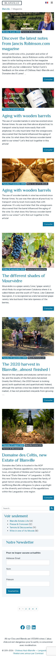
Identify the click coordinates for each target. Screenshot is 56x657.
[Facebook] (22, 628)
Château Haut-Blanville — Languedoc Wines (34, 650)
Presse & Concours (19, 524)
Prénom (10, 579)
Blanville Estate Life (36, 358)
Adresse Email (13, 558)
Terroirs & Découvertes (31, 32)
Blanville (6, 9)
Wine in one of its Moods (37, 184)
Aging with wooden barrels (26, 115)
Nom (8, 569)
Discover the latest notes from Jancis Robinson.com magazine (26, 43)
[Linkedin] (33, 628)
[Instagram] (28, 628)
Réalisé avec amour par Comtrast (28, 653)
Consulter (48, 79)
